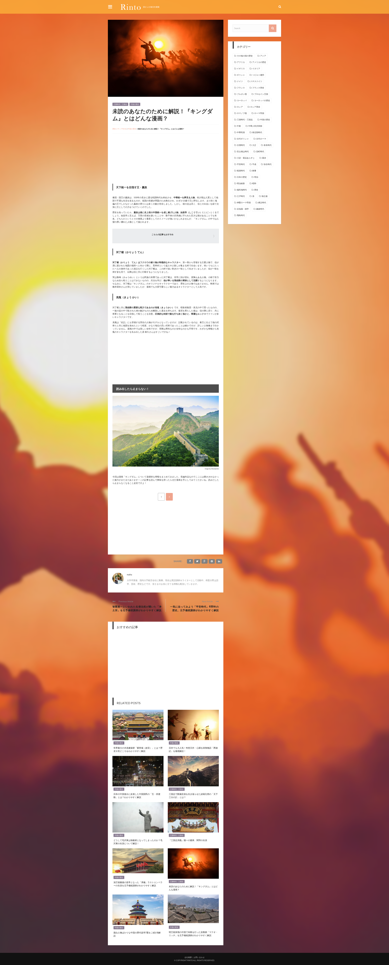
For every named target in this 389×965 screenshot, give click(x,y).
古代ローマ (261, 139)
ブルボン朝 (242, 94)
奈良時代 (268, 145)
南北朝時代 (257, 132)
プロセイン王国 (261, 94)
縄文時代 (262, 202)
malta (129, 574)
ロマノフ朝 (242, 113)
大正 (254, 145)
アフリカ (241, 62)
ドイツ (240, 81)
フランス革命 (258, 88)
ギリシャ (241, 75)
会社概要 (188, 957)
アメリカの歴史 (259, 62)
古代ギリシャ (243, 139)
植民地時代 (242, 190)
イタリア (256, 68)
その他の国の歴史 (245, 56)
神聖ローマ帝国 (244, 202)
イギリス (241, 68)
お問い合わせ (199, 957)
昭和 (254, 183)
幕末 (264, 158)
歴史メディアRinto (119, 129)
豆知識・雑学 (243, 209)
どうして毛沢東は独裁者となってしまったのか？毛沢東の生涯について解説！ (138, 841)
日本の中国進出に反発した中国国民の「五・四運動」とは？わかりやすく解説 (137, 795)
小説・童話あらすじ (246, 158)
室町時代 (260, 151)
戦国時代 (241, 171)
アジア (263, 56)
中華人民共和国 (255, 126)
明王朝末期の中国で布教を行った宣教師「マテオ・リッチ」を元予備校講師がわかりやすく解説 (193, 933)
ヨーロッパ (242, 100)
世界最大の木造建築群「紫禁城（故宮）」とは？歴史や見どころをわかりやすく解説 (138, 749)
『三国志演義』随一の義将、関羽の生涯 (188, 840)
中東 (239, 126)
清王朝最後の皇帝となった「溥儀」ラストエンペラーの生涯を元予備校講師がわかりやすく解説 (138, 884)
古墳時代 (241, 145)
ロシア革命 (255, 107)
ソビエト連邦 (258, 75)
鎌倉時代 (260, 209)
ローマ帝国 (259, 113)
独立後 (265, 196)
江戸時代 (241, 196)
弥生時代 (268, 164)
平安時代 (241, 164)
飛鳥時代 (241, 215)
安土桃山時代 (243, 151)
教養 (254, 171)
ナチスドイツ (256, 81)
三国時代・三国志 (120, 104)
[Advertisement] (138, 158)
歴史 (256, 190)
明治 (256, 177)
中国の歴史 (135, 104)
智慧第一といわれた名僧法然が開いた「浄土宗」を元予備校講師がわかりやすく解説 (137, 608)
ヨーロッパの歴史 (262, 100)
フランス (241, 88)
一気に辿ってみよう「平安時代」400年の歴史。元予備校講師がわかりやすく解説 (194, 608)
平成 (254, 164)
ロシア (240, 107)
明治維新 (241, 183)
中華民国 (241, 132)
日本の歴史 (242, 177)
